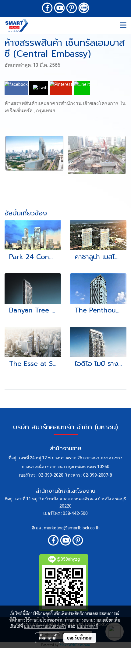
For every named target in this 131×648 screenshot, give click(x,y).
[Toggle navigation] (123, 25)
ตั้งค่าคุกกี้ (47, 637)
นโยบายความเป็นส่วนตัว (45, 626)
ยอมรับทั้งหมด (80, 637)
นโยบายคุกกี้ (87, 626)
